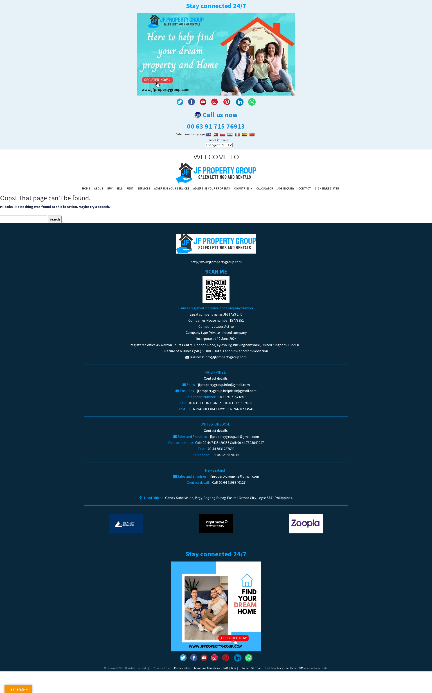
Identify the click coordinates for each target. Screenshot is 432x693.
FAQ (225, 668)
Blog (233, 668)
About (98, 188)
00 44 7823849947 (250, 442)
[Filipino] (216, 134)
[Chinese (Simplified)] (252, 134)
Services (144, 188)
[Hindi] (230, 134)
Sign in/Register (327, 188)
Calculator (264, 188)
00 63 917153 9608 (238, 403)
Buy (109, 188)
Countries (242, 188)
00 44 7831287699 (221, 448)
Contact (304, 188)
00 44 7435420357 (216, 442)
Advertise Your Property (211, 188)
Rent (130, 188)
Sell (119, 188)
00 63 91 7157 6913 (232, 396)
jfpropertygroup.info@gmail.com (224, 384)
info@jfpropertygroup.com (226, 357)
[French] (238, 134)
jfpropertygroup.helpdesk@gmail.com (226, 390)
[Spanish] (245, 134)
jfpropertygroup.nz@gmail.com (234, 476)
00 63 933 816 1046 (203, 403)
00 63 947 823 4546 (240, 409)
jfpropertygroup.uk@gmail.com (234, 436)
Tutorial (244, 668)
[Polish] (223, 134)
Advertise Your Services (171, 188)
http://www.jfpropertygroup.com (216, 262)
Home (86, 188)
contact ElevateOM (291, 668)
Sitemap (256, 668)
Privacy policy (182, 668)
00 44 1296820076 (226, 454)
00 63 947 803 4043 (203, 409)
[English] (208, 134)
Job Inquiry (285, 188)
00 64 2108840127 (232, 482)
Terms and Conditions (207, 668)
